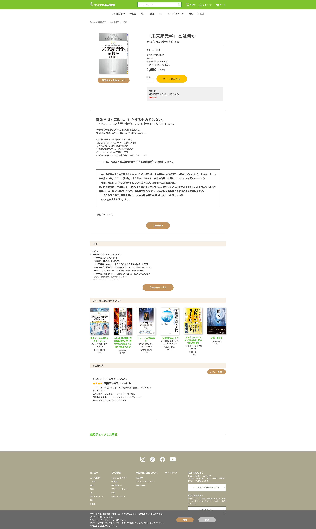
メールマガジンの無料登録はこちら (206, 487)
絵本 (143, 13)
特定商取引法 (116, 485)
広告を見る (158, 225)
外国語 (201, 13)
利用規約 (114, 481)
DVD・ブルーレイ (175, 13)
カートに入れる (171, 79)
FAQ (113, 492)
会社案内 (139, 478)
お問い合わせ (141, 485)
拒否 (207, 519)
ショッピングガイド (119, 478)
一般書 (133, 13)
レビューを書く (216, 371)
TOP (92, 22)
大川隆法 (157, 49)
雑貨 (191, 13)
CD (160, 13)
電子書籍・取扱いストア (113, 80)
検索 (179, 4)
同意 (185, 519)
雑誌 (152, 13)
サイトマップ (171, 472)
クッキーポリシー (118, 496)
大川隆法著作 (118, 13)
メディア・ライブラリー (145, 481)
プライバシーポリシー (120, 489)
